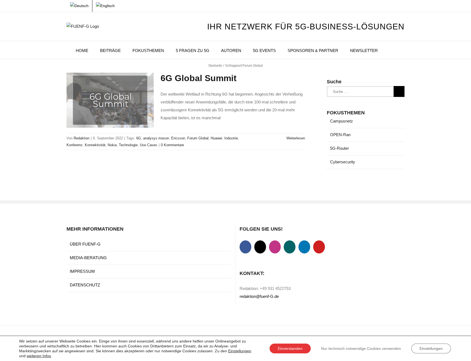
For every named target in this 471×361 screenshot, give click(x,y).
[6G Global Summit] (110, 100)
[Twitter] (260, 246)
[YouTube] (319, 246)
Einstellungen (239, 351)
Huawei (216, 138)
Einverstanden (290, 348)
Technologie (128, 145)
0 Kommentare (172, 145)
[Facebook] (245, 246)
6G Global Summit (199, 78)
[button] (391, 50)
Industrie (231, 138)
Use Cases (148, 145)
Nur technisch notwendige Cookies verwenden (361, 348)
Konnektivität (95, 145)
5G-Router (339, 148)
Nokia (112, 145)
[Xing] (289, 246)
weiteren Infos (39, 356)
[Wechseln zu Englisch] (105, 6)
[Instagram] (275, 246)
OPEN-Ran (340, 134)
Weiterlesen (295, 138)
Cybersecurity (342, 162)
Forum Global (198, 138)
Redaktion (81, 138)
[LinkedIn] (304, 246)
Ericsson (178, 138)
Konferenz (75, 145)
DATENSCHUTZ (85, 285)
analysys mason (156, 138)
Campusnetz (341, 121)
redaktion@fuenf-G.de (259, 296)
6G (138, 138)
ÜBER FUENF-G (85, 244)
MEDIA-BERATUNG (88, 257)
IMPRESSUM (82, 271)
